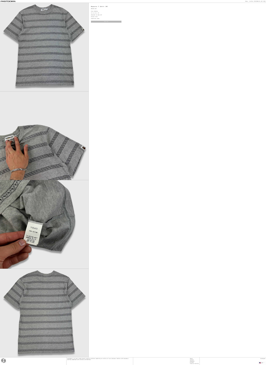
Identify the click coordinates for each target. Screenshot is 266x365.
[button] (264, 1)
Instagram (262, 358)
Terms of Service (194, 363)
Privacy (192, 362)
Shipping (192, 361)
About (191, 358)
